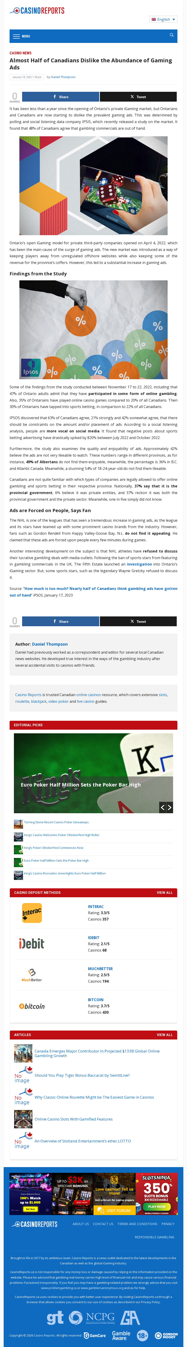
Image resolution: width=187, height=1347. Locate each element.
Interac (96, 906)
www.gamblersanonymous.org (102, 1288)
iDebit (93, 937)
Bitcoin (96, 999)
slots (163, 694)
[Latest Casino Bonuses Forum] (115, 1194)
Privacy (167, 1224)
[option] (93, 773)
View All (165, 1035)
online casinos (88, 694)
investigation (139, 564)
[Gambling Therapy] (163, 1335)
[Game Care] (95, 1335)
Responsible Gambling (154, 1237)
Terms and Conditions (137, 1224)
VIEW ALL (165, 893)
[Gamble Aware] (118, 1335)
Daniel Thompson (63, 77)
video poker (58, 701)
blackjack (39, 701)
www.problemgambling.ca (59, 1288)
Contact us (103, 1224)
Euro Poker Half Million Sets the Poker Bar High (81, 784)
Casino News (20, 53)
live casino (85, 701)
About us (81, 1224)
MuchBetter (100, 968)
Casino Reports (28, 694)
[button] (162, 807)
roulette (22, 701)
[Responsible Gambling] (140, 1335)
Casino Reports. (45, 1335)
